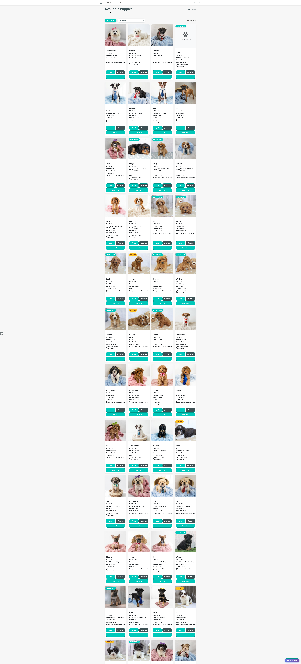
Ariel (108, 446)
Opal (108, 279)
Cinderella (133, 390)
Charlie (156, 50)
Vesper (132, 50)
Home (106, 12)
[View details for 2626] (162, 319)
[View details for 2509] (139, 375)
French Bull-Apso (112, 499)
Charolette (133, 501)
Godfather (180, 335)
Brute (131, 612)
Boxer (178, 106)
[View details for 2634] (185, 206)
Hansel (179, 164)
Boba (108, 164)
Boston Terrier (181, 50)
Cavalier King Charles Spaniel (139, 161)
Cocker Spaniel (158, 443)
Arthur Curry (134, 446)
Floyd (155, 501)
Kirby (178, 108)
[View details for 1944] (185, 486)
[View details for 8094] (185, 319)
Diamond (109, 557)
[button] (195, 2)
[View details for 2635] (162, 206)
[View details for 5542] (185, 541)
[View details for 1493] (139, 206)
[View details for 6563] (139, 650)
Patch (178, 390)
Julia (178, 53)
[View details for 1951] (162, 486)
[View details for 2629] (185, 263)
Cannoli (109, 335)
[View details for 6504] (162, 650)
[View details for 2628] (115, 319)
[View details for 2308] (162, 93)
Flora (108, 221)
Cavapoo (156, 219)
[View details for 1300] (139, 35)
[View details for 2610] (139, 148)
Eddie (108, 501)
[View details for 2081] (115, 93)
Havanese (180, 610)
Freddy (132, 108)
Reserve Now (181, 26)
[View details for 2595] (162, 148)
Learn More (115, 77)
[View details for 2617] (162, 541)
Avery (155, 164)
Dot (154, 221)
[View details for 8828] (185, 148)
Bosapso (156, 48)
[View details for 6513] (185, 650)
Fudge (131, 164)
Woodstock (110, 390)
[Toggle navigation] (101, 2)
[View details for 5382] (115, 597)
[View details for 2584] (139, 541)
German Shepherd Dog (184, 555)
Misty (155, 612)
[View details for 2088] (162, 430)
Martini (132, 221)
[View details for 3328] (139, 430)
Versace (156, 446)
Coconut (156, 279)
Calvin (155, 335)
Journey (179, 501)
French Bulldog (111, 555)
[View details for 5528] (162, 597)
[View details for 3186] (185, 93)
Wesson (179, 557)
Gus (154, 108)
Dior (154, 557)
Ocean (131, 557)
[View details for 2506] (115, 430)
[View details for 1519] (115, 206)
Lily (107, 612)
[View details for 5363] (139, 597)
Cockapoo (110, 388)
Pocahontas (111, 50)
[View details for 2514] (185, 375)
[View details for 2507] (162, 375)
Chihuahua (180, 332)
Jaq (107, 108)
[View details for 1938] (115, 486)
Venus (178, 221)
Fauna (155, 390)
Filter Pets (111, 20)
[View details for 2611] (115, 541)
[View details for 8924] (115, 35)
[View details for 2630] (162, 263)
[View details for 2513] (115, 375)
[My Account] (199, 2)
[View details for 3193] (115, 148)
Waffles (179, 279)
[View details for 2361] (162, 35)
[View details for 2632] (115, 263)
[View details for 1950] (139, 486)
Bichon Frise (110, 48)
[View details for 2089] (139, 93)
